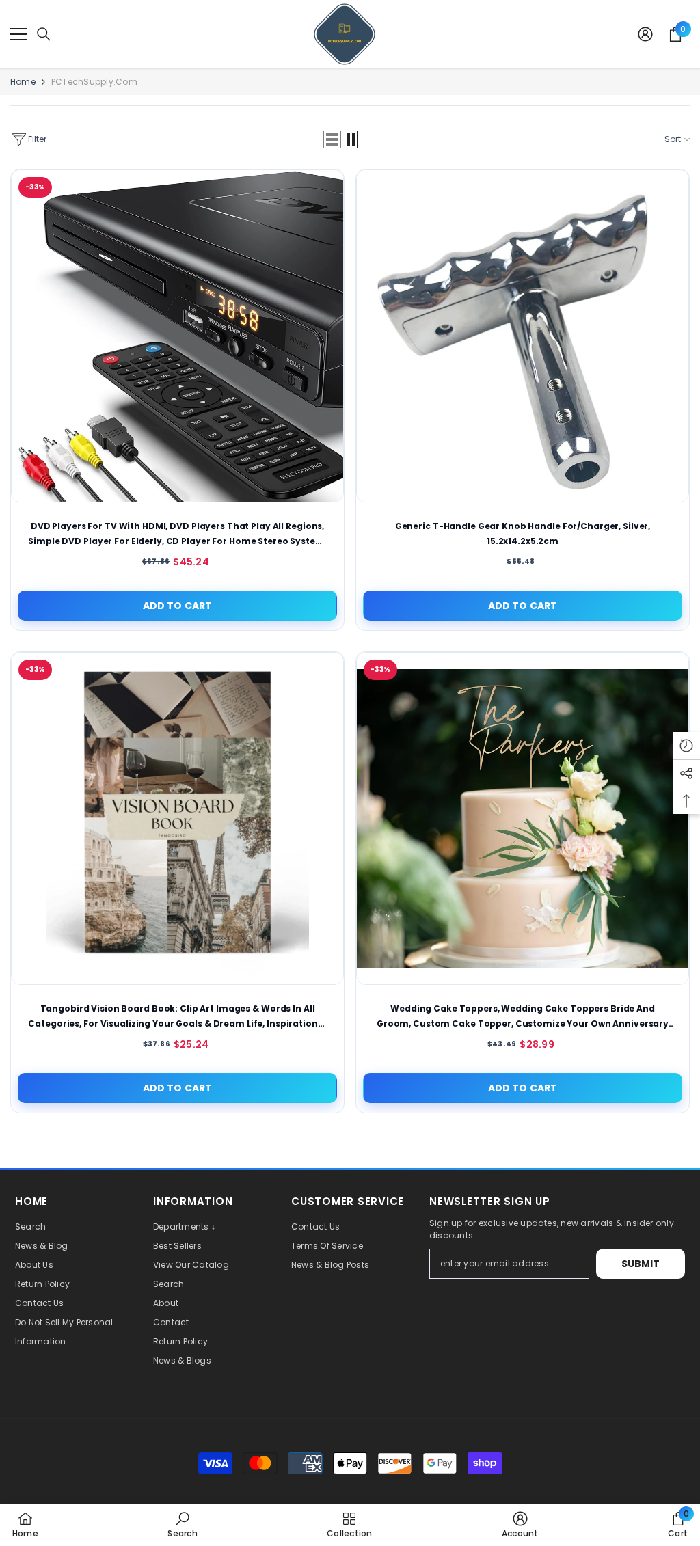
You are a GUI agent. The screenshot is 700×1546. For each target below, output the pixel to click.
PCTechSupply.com (94, 81)
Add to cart (178, 605)
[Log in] (645, 34)
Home (23, 81)
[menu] (18, 34)
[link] (182, 1524)
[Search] (44, 34)
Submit (640, 1264)
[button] (332, 139)
